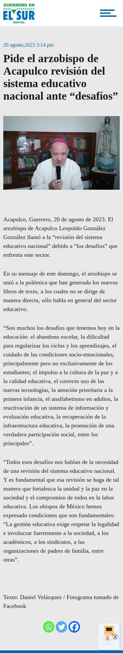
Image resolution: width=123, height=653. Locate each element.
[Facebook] (74, 627)
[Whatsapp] (48, 627)
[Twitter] (61, 627)
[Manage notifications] (107, 638)
